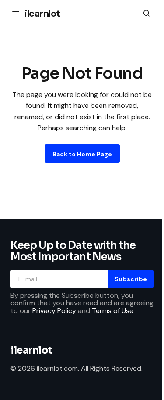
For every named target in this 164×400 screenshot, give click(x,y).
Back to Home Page (82, 154)
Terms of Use (112, 310)
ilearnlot (42, 13)
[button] (15, 13)
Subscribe (131, 279)
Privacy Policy (54, 310)
